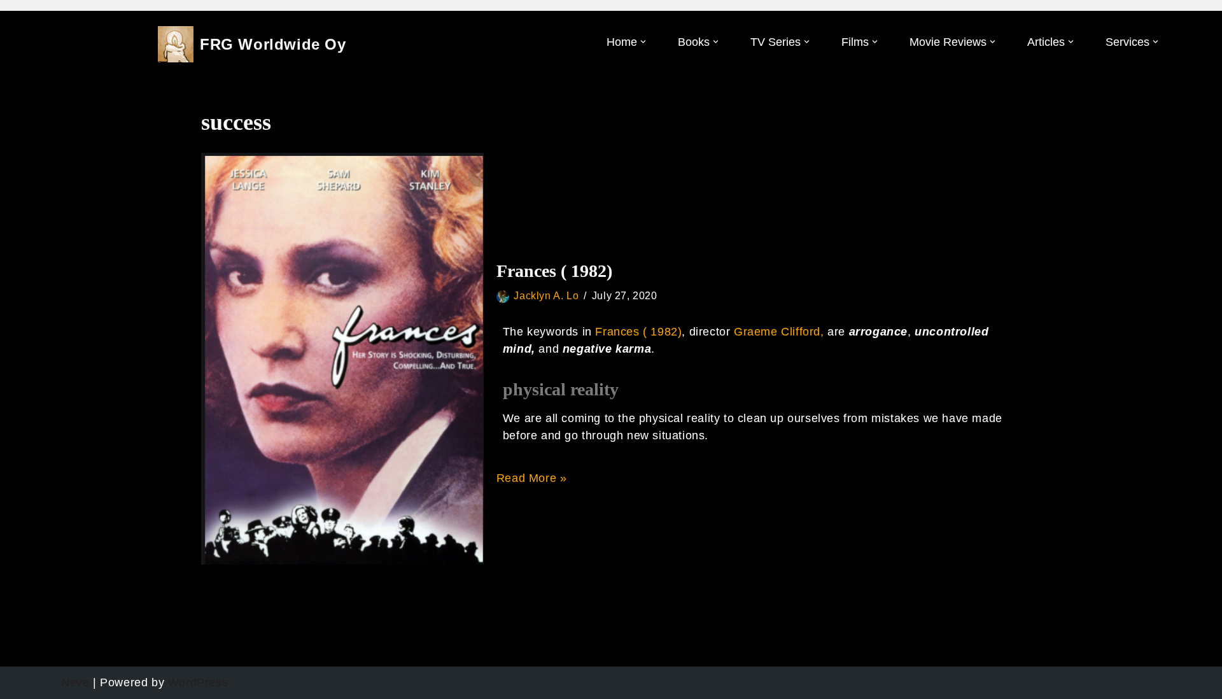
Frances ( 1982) (554, 271)
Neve (75, 682)
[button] (643, 42)
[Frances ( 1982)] (342, 358)
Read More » (531, 478)
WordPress (198, 682)
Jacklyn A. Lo (546, 295)
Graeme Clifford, (780, 331)
